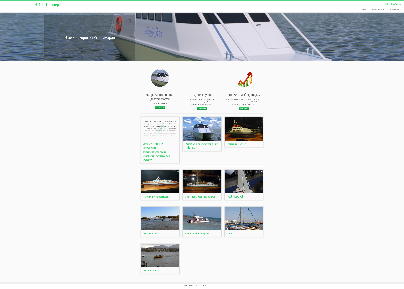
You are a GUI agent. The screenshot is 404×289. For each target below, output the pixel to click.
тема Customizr (216, 286)
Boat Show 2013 (235, 196)
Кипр (230, 233)
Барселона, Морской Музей (200, 196)
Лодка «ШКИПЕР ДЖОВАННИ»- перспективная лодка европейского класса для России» (156, 151)
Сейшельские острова (197, 233)
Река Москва (150, 233)
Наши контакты (395, 9)
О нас (364, 9)
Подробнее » (160, 107)
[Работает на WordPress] (203, 285)
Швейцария (149, 270)
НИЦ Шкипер (46, 4)
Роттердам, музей (236, 143)
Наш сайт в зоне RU (378, 9)
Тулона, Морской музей (156, 196)
